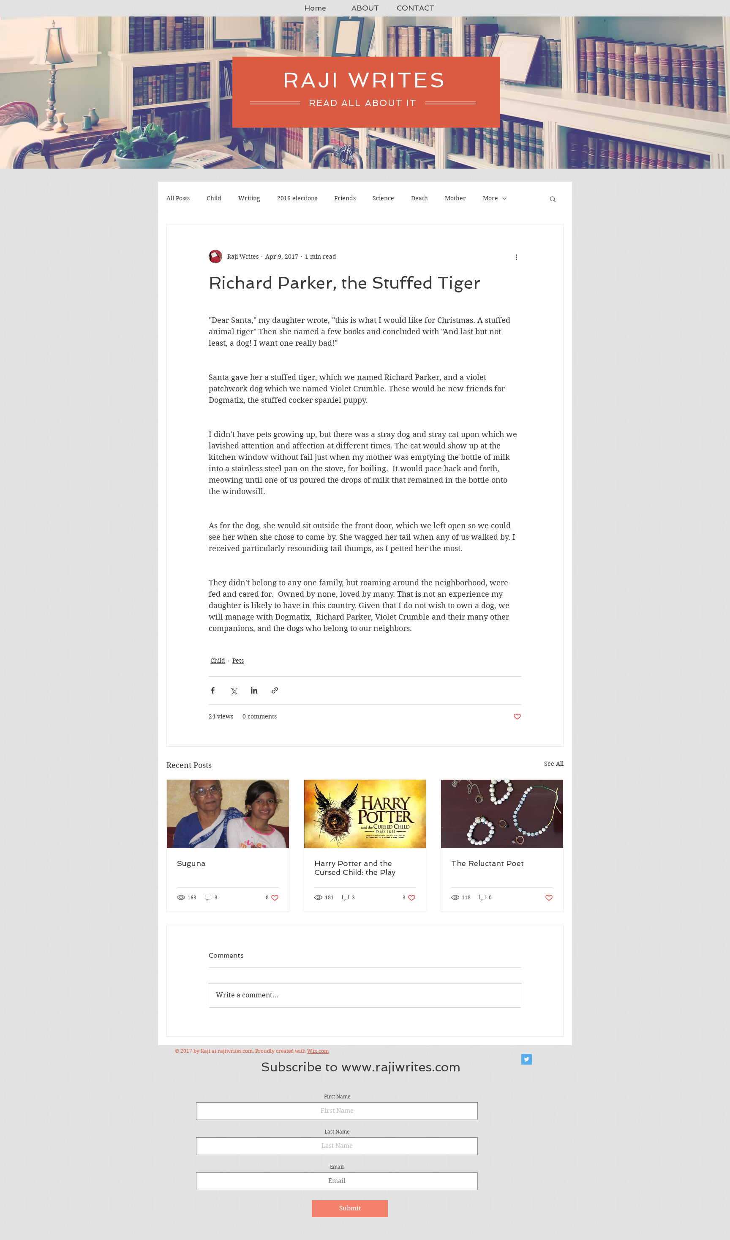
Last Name (336, 1131)
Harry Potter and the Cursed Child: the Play (354, 868)
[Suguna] (228, 814)
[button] (553, 198)
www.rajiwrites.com (400, 1067)
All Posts (178, 198)
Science (383, 198)
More (490, 198)
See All (554, 763)
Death (419, 198)
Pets (238, 660)
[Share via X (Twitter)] (233, 690)
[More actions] (516, 256)
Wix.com (318, 1051)
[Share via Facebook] (213, 690)
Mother (455, 198)
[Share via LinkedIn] (254, 690)
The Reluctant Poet (487, 863)
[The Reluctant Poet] (502, 814)
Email (337, 1166)
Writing (249, 198)
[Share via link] (275, 690)
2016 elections (297, 198)
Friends (345, 198)
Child (214, 198)
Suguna (191, 863)
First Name (337, 1096)
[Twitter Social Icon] (526, 1059)
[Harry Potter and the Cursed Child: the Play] (365, 814)
